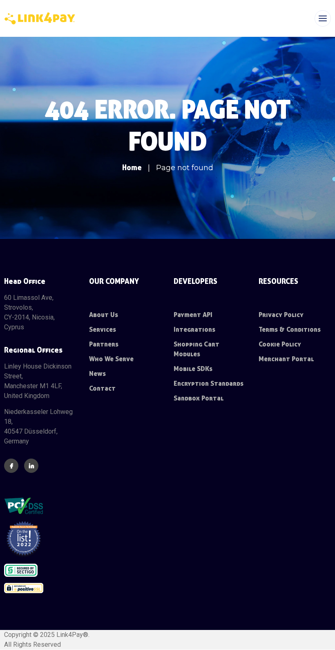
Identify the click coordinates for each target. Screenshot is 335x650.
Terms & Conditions (290, 329)
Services (102, 329)
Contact (102, 388)
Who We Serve (111, 359)
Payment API (193, 315)
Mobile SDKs (193, 369)
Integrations (194, 329)
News (97, 374)
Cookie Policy (280, 344)
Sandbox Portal (198, 398)
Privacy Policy (281, 315)
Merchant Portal (286, 359)
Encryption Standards (208, 383)
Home (132, 167)
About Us (103, 315)
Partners (103, 344)
